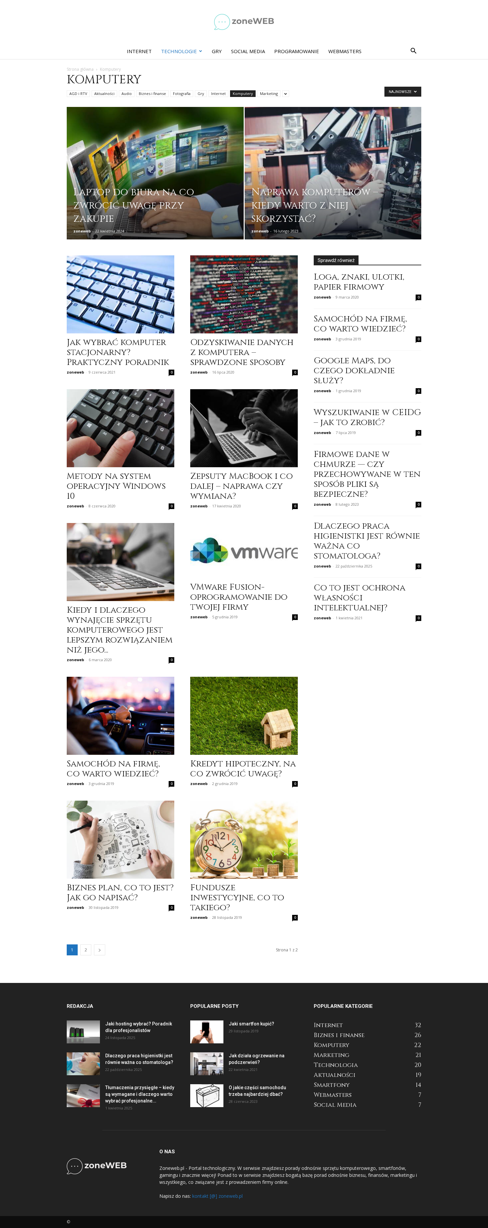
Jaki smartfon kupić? (251, 1023)
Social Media (248, 51)
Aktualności (104, 93)
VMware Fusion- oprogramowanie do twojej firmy (238, 597)
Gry (217, 51)
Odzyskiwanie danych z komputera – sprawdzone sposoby (241, 352)
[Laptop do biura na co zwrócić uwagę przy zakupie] (155, 183)
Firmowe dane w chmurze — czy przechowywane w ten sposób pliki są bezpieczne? (367, 474)
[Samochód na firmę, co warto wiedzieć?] (120, 716)
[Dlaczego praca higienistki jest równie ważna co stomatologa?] (83, 1063)
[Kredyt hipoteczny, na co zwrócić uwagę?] (244, 716)
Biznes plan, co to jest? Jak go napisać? (120, 893)
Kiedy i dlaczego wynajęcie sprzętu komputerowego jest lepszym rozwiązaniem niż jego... (120, 630)
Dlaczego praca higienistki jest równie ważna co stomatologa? (367, 541)
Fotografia (182, 93)
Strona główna (80, 69)
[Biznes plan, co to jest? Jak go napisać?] (120, 840)
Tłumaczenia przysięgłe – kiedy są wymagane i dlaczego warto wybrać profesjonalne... (139, 1094)
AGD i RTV (78, 93)
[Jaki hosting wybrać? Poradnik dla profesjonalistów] (83, 1031)
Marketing (269, 93)
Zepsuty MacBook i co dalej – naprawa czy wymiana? (241, 486)
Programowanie (296, 51)
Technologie (179, 51)
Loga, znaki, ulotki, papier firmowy (359, 282)
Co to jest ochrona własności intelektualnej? (359, 598)
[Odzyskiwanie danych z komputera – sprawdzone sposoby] (244, 294)
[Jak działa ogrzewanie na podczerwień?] (206, 1063)
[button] (413, 51)
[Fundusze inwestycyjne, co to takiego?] (244, 840)
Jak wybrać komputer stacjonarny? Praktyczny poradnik (118, 352)
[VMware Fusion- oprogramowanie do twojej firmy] (244, 550)
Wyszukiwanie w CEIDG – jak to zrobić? (367, 417)
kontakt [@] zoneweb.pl (217, 1196)
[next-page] (99, 949)
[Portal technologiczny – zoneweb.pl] (244, 22)
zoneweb (82, 230)
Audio (127, 93)
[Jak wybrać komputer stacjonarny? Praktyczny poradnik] (120, 294)
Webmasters (345, 51)
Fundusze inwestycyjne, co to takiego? (237, 898)
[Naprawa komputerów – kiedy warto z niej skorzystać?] (333, 183)
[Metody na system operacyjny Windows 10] (120, 428)
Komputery (243, 93)
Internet (139, 51)
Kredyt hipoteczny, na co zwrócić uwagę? (243, 769)
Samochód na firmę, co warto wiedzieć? (113, 769)
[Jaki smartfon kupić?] (206, 1031)
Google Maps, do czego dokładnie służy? (354, 371)
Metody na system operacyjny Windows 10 (116, 486)
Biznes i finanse (152, 93)
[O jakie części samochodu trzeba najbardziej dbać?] (206, 1095)
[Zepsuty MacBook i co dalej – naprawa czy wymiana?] (244, 428)
